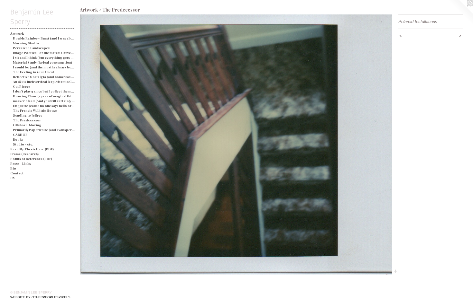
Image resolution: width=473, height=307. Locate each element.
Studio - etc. (23, 144)
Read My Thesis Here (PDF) (32, 149)
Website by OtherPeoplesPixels (40, 297)
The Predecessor (27, 120)
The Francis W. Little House (35, 110)
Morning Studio (26, 43)
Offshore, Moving (27, 125)
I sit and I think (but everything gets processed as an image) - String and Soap (44, 57)
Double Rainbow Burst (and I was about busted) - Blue (44, 38)
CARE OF (20, 134)
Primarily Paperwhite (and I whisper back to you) (44, 129)
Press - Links (20, 163)
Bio (13, 168)
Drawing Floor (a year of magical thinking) (44, 96)
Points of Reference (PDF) (31, 158)
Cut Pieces (21, 86)
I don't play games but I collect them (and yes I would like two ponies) (44, 91)
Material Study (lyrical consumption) (42, 62)
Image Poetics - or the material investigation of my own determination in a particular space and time (44, 52)
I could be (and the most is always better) (44, 67)
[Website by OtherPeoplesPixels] (460, 13)
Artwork (17, 33)
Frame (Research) (24, 154)
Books (18, 139)
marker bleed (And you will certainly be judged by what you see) (44, 101)
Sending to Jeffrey (27, 115)
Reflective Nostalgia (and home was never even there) (44, 77)
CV (12, 178)
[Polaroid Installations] (236, 144)
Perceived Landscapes (31, 48)
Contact (16, 173)
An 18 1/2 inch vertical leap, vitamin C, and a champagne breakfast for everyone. (44, 81)
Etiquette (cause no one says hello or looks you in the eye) (44, 105)
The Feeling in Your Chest (33, 72)
